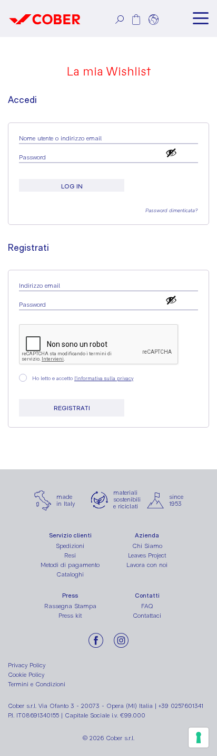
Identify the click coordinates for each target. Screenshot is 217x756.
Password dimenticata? (171, 210)
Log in (72, 186)
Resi (70, 555)
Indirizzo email (40, 285)
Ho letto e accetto (82, 378)
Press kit (70, 615)
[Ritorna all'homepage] (44, 18)
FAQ (147, 606)
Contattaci (147, 615)
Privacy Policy (26, 665)
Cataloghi (70, 574)
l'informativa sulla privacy (103, 378)
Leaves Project (147, 555)
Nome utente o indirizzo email (61, 138)
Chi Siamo (147, 546)
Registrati (72, 408)
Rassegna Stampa (70, 606)
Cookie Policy (26, 674)
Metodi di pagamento (70, 565)
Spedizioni (70, 546)
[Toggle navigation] (201, 18)
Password (33, 157)
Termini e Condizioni (36, 684)
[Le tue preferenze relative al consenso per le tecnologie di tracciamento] (199, 737)
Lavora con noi (146, 565)
